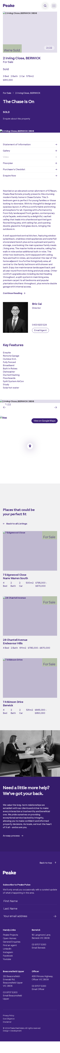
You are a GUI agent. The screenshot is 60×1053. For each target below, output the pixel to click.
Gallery (6, 150)
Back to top (46, 862)
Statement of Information (17, 144)
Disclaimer (7, 1022)
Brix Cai (37, 304)
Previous (4, 407)
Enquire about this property (16, 118)
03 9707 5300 (39, 944)
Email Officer (38, 989)
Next (56, 407)
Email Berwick (38, 947)
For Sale (7, 93)
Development (16, 1031)
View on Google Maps (44, 420)
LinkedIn (7, 948)
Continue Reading (12, 293)
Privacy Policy (8, 1015)
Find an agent (10, 945)
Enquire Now (9, 175)
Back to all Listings (16, 523)
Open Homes (9, 938)
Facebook (8, 955)
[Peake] (17, 6)
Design (6, 1031)
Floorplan (8, 163)
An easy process (11, 835)
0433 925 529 (39, 324)
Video (6, 156)
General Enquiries (11, 941)
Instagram (8, 952)
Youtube (7, 959)
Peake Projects (10, 934)
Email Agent (40, 330)
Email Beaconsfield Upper (12, 997)
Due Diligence (8, 1018)
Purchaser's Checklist (14, 169)
